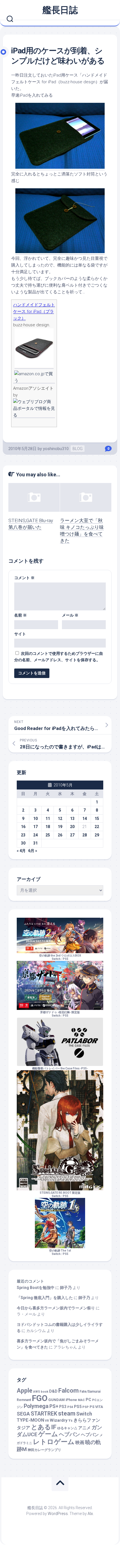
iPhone (71, 1400)
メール (70, 615)
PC (88, 1399)
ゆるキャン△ (67, 1428)
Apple (24, 1390)
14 (84, 818)
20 (72, 826)
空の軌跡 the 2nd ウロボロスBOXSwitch (60, 957)
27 (72, 835)
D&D (53, 1391)
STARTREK (44, 1414)
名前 (20, 615)
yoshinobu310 (56, 448)
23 (23, 835)
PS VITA (96, 1407)
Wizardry (59, 1420)
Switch (84, 1414)
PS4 (70, 1407)
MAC (81, 1400)
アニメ (84, 1427)
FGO (39, 1398)
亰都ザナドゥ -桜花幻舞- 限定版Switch (60, 1014)
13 (72, 818)
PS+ (53, 1406)
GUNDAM (56, 1400)
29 (97, 835)
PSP (85, 1407)
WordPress (58, 1513)
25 (47, 835)
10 (35, 818)
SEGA (23, 1414)
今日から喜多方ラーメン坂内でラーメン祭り (56, 1308)
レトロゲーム (54, 1442)
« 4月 (21, 850)
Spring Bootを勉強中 (35, 1287)
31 (35, 843)
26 (60, 835)
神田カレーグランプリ (44, 1450)
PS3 (62, 1406)
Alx (90, 1513)
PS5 (65, 958)
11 (47, 818)
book (44, 1391)
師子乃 (66, 1287)
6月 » (32, 850)
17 (35, 826)
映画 (79, 1442)
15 (97, 818)
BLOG (78, 448)
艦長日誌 (60, 10)
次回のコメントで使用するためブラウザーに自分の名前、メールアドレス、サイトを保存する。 (58, 656)
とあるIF (43, 1427)
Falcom (68, 1390)
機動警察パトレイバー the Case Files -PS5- (60, 1068)
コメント (24, 577)
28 (84, 835)
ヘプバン (90, 1434)
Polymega (36, 1406)
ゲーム (48, 1434)
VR (47, 1421)
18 (47, 826)
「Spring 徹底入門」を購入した (45, 1297)
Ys (70, 1421)
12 (60, 818)
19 (60, 826)
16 (23, 826)
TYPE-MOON (30, 1420)
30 (23, 843)
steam (66, 1413)
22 (97, 826)
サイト (20, 634)
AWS (36, 1391)
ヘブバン (69, 1434)
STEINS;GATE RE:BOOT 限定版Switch (60, 1194)
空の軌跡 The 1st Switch (60, 1252)
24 (35, 835)
